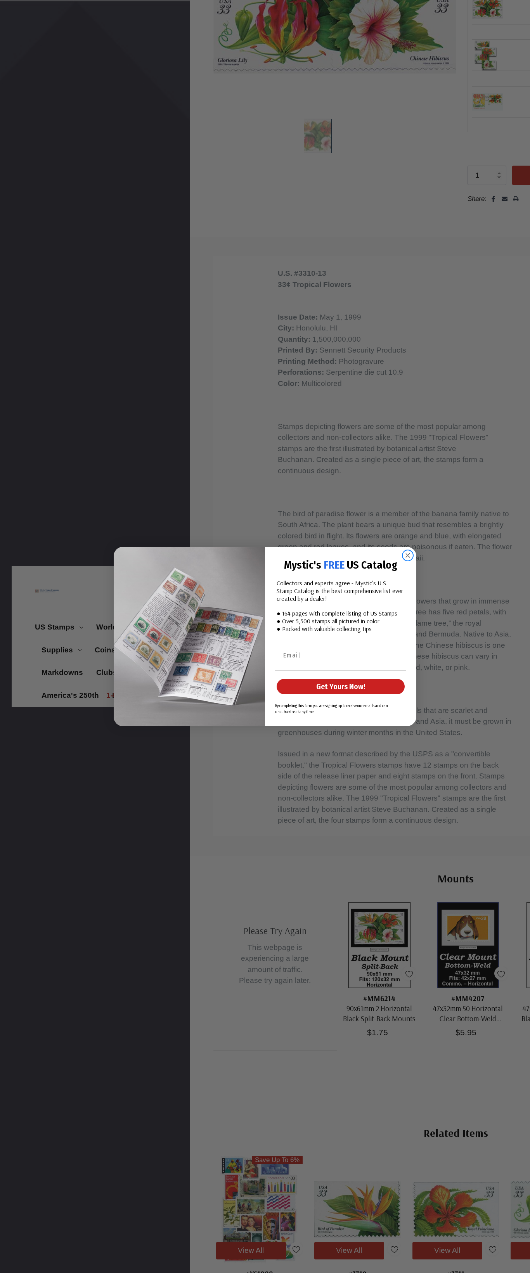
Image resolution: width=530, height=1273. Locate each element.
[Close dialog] (407, 555)
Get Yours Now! (340, 686)
